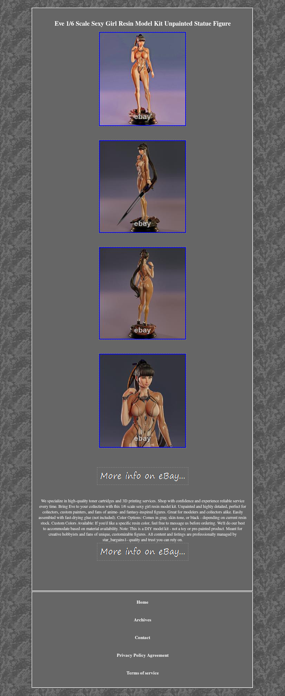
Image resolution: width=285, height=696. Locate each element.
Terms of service (143, 672)
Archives (142, 619)
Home (142, 601)
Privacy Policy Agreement (143, 655)
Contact (142, 637)
